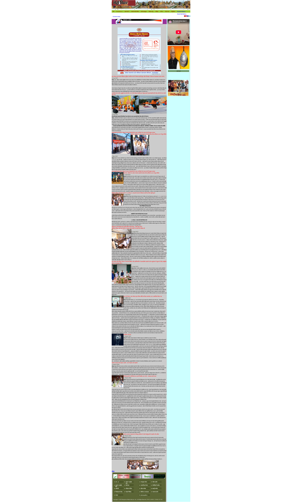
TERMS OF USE (158, 499)
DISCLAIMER (150, 499)
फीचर (113, 471)
